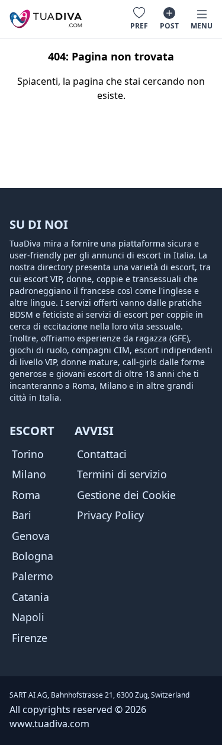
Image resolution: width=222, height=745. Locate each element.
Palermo (32, 576)
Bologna (32, 556)
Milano (29, 474)
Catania (30, 597)
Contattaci (102, 454)
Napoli (28, 617)
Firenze (29, 638)
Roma (26, 495)
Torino (28, 454)
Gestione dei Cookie (126, 495)
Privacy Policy (110, 515)
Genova (31, 536)
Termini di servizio (122, 474)
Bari (21, 515)
